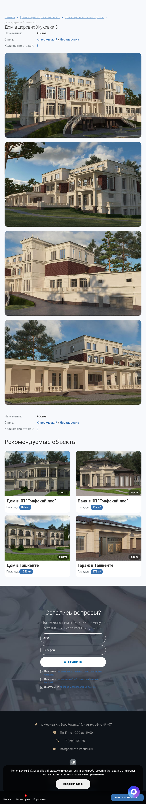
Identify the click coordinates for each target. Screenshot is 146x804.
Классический (47, 39)
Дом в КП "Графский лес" (31, 501)
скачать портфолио (125, 797)
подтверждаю (73, 784)
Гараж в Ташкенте (95, 565)
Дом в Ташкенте (22, 565)
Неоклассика (69, 39)
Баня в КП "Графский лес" (103, 501)
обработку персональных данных (78, 687)
